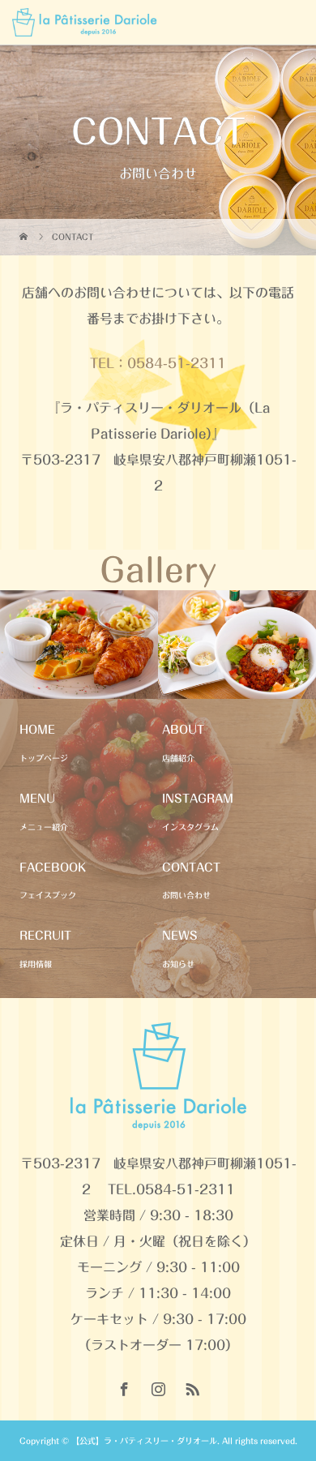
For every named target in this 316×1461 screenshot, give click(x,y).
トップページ (43, 758)
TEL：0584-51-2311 (158, 363)
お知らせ (178, 964)
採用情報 (35, 964)
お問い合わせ (186, 895)
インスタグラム (190, 827)
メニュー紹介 (43, 827)
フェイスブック (47, 895)
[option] (79, 645)
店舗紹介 (178, 758)
